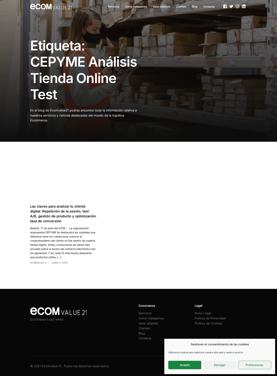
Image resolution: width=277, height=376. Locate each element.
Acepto (185, 365)
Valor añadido (161, 6)
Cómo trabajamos (136, 6)
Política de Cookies (208, 323)
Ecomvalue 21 (38, 262)
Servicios (113, 6)
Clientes (181, 6)
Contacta (208, 6)
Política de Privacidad (210, 318)
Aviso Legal (203, 313)
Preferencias (254, 365)
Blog (194, 6)
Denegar (220, 365)
